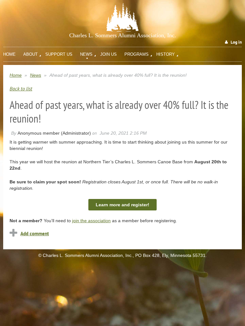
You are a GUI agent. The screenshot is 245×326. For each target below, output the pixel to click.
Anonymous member (39, 133)
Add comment (34, 233)
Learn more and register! (122, 204)
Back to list (21, 88)
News (35, 75)
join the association (91, 220)
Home (16, 75)
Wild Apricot (189, 268)
